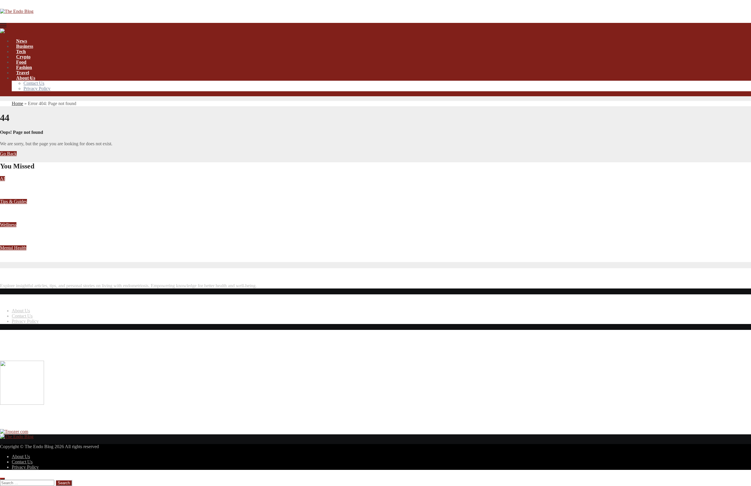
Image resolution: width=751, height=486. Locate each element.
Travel (22, 72)
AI (2, 178)
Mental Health (13, 247)
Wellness (8, 224)
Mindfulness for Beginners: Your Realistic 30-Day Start (54, 236)
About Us (25, 77)
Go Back (8, 153)
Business (24, 46)
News (21, 40)
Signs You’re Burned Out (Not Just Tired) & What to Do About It (65, 259)
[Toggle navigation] (3, 25)
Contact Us (33, 83)
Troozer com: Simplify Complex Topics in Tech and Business (60, 213)
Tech (21, 51)
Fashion (24, 67)
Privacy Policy (36, 88)
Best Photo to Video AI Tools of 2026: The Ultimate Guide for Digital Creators (77, 190)
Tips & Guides (13, 201)
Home (17, 103)
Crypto (23, 56)
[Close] (2, 479)
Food (21, 62)
